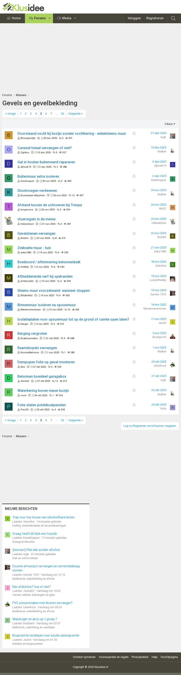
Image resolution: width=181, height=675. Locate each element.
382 (69, 181)
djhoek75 (26, 166)
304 (69, 281)
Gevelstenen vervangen (36, 233)
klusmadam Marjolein (33, 195)
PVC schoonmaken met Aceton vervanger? (42, 603)
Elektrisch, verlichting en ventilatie (33, 627)
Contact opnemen (84, 657)
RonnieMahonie (30, 352)
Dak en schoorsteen (25, 558)
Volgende (74, 113)
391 (70, 138)
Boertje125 (159, 337)
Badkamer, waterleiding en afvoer (33, 578)
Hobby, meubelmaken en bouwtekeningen (39, 525)
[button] (49, 18)
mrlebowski (27, 281)
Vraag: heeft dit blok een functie (34, 533)
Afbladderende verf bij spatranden (45, 276)
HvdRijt (24, 266)
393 (59, 366)
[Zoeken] (173, 18)
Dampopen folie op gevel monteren (46, 362)
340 (62, 266)
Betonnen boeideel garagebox (41, 376)
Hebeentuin (27, 224)
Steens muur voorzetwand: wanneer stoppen (53, 290)
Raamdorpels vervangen (37, 348)
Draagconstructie (23, 541)
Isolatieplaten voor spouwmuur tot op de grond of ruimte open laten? (73, 319)
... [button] (56, 113)
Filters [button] (169, 124)
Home (16, 18)
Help (155, 657)
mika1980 (26, 252)
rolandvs (160, 265)
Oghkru (25, 152)
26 (62, 113)
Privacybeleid (140, 657)
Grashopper (27, 181)
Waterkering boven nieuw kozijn (43, 390)
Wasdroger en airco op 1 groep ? (34, 619)
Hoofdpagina (169, 657)
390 (66, 252)
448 (72, 338)
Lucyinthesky (158, 280)
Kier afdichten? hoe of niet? (31, 586)
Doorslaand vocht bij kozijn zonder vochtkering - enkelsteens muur (71, 133)
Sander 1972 (158, 294)
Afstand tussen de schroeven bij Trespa (49, 205)
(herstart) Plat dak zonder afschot (36, 550)
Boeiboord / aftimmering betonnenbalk (48, 262)
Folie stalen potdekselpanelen (41, 405)
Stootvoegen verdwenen (37, 190)
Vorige (11, 113)
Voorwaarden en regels (113, 657)
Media (66, 18)
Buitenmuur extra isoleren (38, 176)
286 (65, 166)
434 (68, 209)
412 (65, 381)
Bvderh (24, 238)
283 (73, 352)
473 (64, 238)
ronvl (23, 395)
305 (63, 409)
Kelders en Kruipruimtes (27, 643)
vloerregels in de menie (36, 219)
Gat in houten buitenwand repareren (46, 162)
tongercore (27, 209)
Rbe (23, 366)
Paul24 (24, 409)
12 (73, 195)
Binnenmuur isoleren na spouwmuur (46, 305)
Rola (163, 408)
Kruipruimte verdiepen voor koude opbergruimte (45, 635)
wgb (163, 137)
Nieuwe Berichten (21, 509)
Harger (24, 324)
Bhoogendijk (28, 138)
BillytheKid (26, 295)
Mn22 (162, 208)
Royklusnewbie (29, 338)
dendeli (25, 381)
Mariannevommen (31, 309)
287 (69, 224)
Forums (40, 18)
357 (64, 152)
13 (69, 309)
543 (77, 309)
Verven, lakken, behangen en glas (33, 594)
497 (81, 195)
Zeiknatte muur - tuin (34, 248)
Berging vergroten (32, 333)
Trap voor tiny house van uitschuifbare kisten (43, 517)
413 (62, 324)
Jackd (162, 323)
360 (68, 295)
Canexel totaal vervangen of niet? (44, 148)
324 (61, 395)
